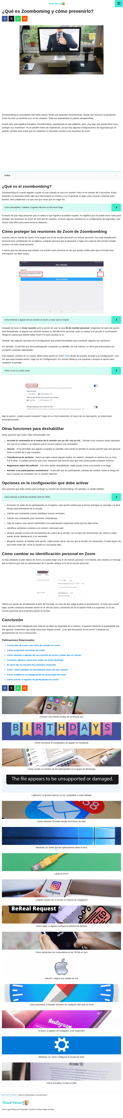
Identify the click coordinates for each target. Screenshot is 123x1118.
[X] (11, 19)
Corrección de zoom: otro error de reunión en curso (33, 645)
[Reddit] (25, 19)
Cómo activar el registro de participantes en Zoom (32, 679)
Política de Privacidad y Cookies (23, 1109)
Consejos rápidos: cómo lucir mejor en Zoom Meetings (35, 660)
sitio (66, 356)
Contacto (39, 1109)
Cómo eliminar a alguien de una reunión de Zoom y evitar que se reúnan (44, 655)
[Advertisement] (61, 94)
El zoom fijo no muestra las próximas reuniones (31, 665)
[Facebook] (5, 19)
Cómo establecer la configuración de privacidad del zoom (36, 674)
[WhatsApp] (18, 19)
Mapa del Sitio (48, 1109)
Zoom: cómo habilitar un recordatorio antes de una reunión (37, 670)
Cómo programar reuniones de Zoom (26, 650)
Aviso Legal (6, 1109)
